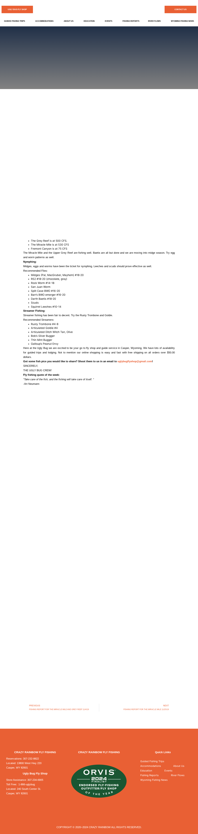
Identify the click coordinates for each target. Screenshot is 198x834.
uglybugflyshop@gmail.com (135, 361)
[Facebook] (90, 759)
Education (89, 21)
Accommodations (44, 21)
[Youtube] (108, 759)
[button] (15, 21)
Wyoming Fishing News (154, 779)
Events (108, 21)
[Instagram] (102, 759)
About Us (68, 21)
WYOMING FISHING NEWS (182, 21)
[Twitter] (96, 759)
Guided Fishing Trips (14, 21)
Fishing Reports (131, 21)
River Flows (154, 21)
